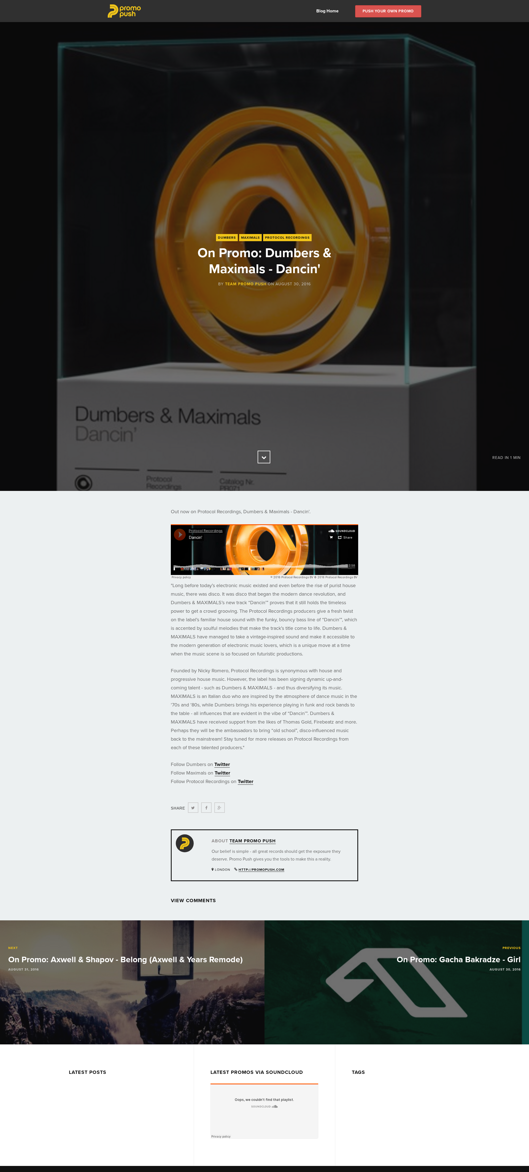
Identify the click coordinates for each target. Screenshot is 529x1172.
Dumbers (227, 238)
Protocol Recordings (287, 238)
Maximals (250, 238)
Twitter (222, 764)
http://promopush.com (261, 870)
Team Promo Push (245, 284)
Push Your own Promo (388, 11)
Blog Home (327, 11)
